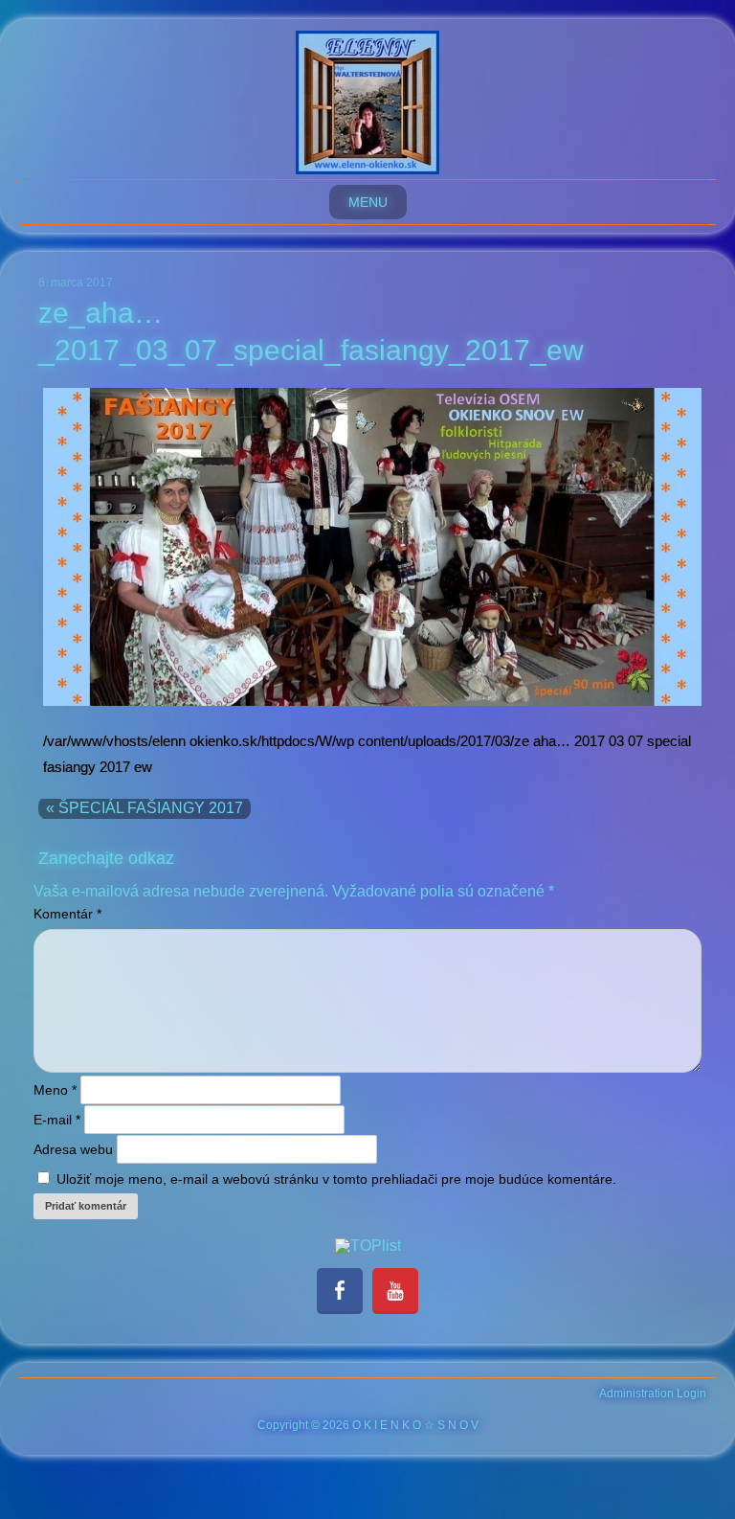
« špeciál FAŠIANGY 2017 (144, 808)
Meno (55, 1090)
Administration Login (652, 1393)
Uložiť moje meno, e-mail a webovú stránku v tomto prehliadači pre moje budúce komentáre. (336, 1179)
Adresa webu (73, 1149)
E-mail (56, 1119)
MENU (368, 202)
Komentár (67, 913)
